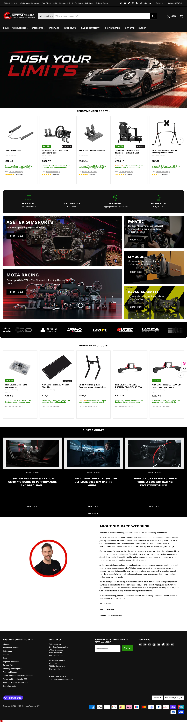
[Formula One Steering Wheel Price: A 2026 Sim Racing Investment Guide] (154, 453)
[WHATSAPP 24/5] (72, 201)
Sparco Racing (10, 155)
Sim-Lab (118, 155)
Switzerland (175, 3)
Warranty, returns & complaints (15, 682)
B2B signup (89, 3)
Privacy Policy (8, 665)
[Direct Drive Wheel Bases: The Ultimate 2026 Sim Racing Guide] (93, 453)
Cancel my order (10, 686)
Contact (6, 655)
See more (92, 513)
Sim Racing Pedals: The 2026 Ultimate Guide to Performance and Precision (32, 482)
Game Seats (37, 28)
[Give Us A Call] (159, 201)
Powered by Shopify (10, 709)
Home (6, 28)
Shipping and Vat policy (12, 668)
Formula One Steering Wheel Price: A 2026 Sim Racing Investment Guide (155, 482)
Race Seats (70, 28)
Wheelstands (19, 28)
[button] (172, 16)
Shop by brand (112, 28)
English (158, 3)
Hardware (54, 28)
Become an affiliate (11, 648)
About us (6, 644)
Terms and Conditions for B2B (15, 679)
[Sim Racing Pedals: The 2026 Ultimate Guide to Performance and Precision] (32, 453)
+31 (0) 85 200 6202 (10, 3)
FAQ (5, 658)
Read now (31, 506)
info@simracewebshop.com (29, 3)
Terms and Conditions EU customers (18, 675)
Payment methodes (11, 662)
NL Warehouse (77, 3)
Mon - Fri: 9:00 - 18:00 (49, 3)
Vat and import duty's (16, 172)
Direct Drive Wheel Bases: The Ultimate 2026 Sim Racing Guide (95, 482)
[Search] (153, 16)
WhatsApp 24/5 (64, 3)
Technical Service (102, 3)
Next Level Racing (158, 155)
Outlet (142, 28)
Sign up (127, 648)
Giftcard (130, 28)
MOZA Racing (47, 155)
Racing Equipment (90, 28)
